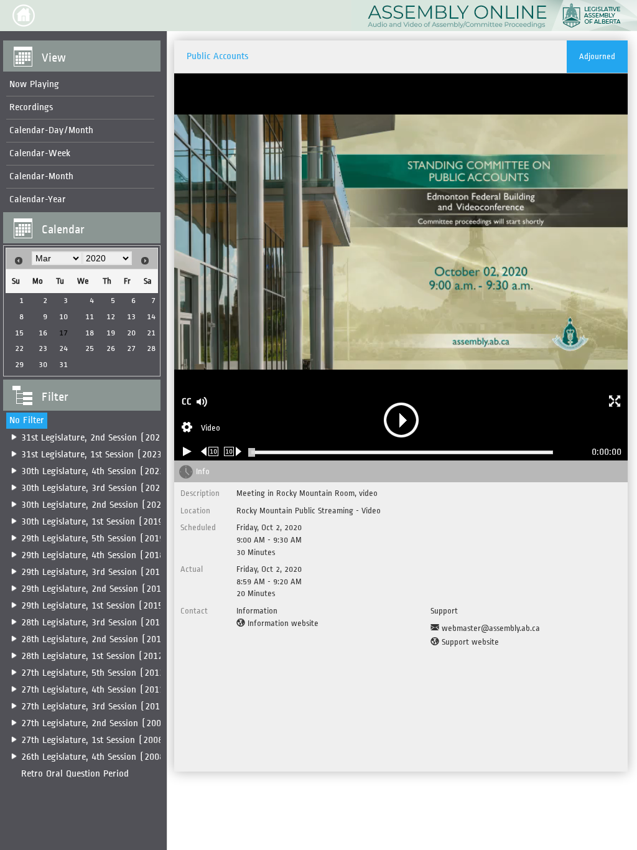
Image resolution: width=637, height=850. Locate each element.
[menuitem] (80, 84)
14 (151, 316)
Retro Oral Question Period (75, 773)
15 (19, 332)
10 (63, 316)
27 (131, 348)
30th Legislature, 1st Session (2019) (94, 521)
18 (89, 332)
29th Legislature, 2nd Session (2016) (96, 589)
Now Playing (34, 84)
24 (63, 348)
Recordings (31, 107)
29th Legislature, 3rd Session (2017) (95, 572)
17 (63, 332)
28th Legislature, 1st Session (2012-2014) (106, 656)
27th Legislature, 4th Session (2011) (95, 689)
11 (89, 316)
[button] (23, 15)
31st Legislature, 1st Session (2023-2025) (105, 454)
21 (151, 332)
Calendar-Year (37, 199)
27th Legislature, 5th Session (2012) (95, 673)
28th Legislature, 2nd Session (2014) (96, 639)
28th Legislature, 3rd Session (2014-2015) (107, 622)
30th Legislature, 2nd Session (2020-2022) (108, 505)
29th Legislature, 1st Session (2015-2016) (106, 605)
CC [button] (187, 401)
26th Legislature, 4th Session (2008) (95, 757)
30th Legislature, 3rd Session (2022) (95, 488)
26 (110, 348)
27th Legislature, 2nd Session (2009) (96, 723)
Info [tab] (203, 471)
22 (19, 348)
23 (43, 348)
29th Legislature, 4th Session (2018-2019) (107, 555)
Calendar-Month (41, 176)
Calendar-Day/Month (51, 130)
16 (43, 332)
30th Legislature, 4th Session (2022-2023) (107, 471)
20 (131, 332)
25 (89, 348)
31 (63, 364)
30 (43, 364)
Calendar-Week (39, 153)
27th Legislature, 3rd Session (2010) (95, 706)
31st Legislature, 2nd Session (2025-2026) (107, 437)
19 (110, 332)
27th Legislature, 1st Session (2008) (94, 740)
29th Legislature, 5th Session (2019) (95, 538)
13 (131, 316)
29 (19, 364)
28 (151, 348)
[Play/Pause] (187, 451)
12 (110, 316)
